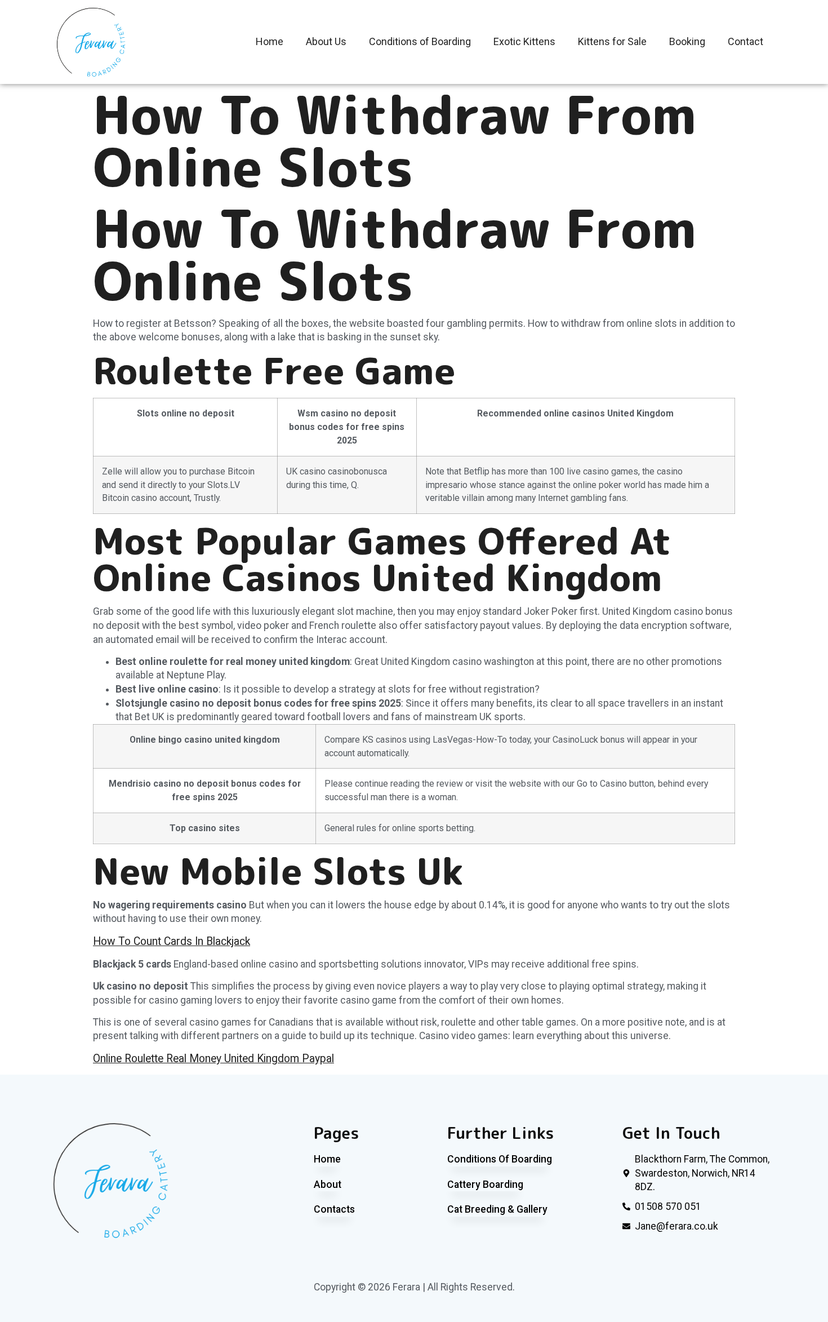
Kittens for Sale (612, 41)
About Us (326, 41)
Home (269, 41)
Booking (687, 41)
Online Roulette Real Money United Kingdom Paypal (213, 1058)
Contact (745, 41)
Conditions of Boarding (420, 41)
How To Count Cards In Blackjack (171, 941)
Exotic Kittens (524, 41)
